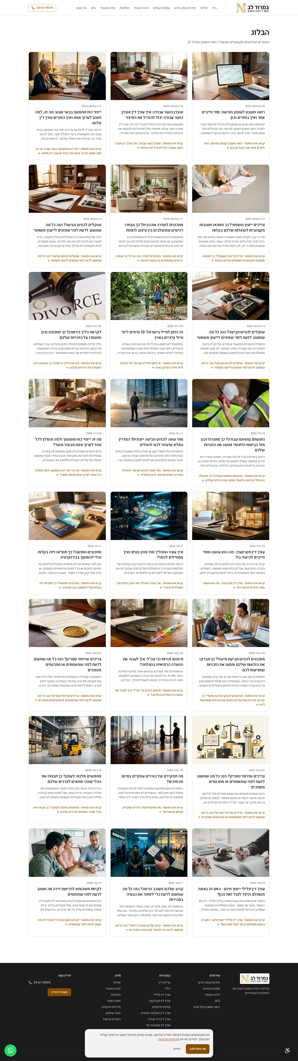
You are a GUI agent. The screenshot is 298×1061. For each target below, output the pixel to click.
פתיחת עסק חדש (185, 8)
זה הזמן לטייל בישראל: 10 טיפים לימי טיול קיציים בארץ (152, 335)
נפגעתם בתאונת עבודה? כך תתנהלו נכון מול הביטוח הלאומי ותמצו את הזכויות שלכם (233, 444)
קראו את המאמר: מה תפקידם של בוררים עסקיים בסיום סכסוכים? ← (153, 809)
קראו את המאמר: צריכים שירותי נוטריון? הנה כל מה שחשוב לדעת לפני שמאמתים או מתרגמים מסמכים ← (68, 698)
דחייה (176, 1049)
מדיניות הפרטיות (168, 1039)
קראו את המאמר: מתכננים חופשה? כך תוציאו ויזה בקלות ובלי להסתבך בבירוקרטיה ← (70, 585)
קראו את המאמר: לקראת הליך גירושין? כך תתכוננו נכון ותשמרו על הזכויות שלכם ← (67, 365)
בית (214, 8)
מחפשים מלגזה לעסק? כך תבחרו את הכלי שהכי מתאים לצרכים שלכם (71, 779)
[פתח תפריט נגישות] (287, 1050)
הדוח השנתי (141, 8)
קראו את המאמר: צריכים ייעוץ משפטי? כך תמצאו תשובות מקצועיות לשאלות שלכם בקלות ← (234, 258)
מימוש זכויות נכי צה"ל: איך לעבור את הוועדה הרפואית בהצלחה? (153, 662)
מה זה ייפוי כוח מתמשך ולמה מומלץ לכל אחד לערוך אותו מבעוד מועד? (68, 442)
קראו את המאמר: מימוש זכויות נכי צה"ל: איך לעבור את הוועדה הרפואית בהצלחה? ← (149, 692)
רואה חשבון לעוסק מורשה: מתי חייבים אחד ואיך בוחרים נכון (233, 115)
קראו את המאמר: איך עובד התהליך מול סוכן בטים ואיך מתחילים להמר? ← (149, 585)
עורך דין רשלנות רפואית (155, 1013)
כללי (167, 988)
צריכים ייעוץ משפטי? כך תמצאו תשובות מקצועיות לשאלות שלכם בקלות (232, 227)
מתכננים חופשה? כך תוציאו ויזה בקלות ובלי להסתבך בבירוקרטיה (69, 555)
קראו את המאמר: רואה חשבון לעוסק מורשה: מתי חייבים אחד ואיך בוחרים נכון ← (234, 145)
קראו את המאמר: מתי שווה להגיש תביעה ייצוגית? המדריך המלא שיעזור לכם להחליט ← (152, 472)
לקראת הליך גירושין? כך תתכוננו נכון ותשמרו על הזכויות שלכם (71, 335)
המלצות (125, 8)
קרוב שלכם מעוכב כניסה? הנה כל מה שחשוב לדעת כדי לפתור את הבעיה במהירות (152, 894)
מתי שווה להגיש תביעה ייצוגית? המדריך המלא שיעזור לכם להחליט (150, 442)
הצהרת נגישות (112, 1019)
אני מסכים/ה (197, 1049)
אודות (204, 8)
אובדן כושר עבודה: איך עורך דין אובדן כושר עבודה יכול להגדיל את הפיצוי (152, 115)
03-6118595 (45, 7)
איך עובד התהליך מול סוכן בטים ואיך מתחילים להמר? (153, 555)
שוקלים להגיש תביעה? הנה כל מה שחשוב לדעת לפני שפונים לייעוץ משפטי (67, 227)
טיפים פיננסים (161, 1007)
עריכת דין (164, 982)
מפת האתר (114, 1001)
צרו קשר (81, 8)
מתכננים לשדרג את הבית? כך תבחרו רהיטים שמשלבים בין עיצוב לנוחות (154, 227)
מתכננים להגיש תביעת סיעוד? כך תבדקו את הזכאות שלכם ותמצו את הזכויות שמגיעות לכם (232, 664)
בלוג (93, 8)
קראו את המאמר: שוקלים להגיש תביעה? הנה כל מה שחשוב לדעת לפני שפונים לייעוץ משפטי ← (69, 258)
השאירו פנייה (59, 992)
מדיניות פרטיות (111, 1007)
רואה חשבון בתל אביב (206, 1007)
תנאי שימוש (113, 1013)
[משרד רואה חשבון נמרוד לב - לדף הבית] (252, 8)
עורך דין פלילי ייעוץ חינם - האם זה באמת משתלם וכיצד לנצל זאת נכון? (231, 891)
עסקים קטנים (161, 8)
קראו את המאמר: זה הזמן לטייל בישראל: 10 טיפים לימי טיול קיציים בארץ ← (151, 365)
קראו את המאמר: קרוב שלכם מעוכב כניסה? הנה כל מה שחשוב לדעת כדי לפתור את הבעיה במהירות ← (149, 927)
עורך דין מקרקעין (159, 1001)
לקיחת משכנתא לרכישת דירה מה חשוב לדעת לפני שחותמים (69, 891)
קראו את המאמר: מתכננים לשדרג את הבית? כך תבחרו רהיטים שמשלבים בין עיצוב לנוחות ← (149, 258)
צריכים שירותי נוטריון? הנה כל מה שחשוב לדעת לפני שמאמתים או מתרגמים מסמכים (67, 664)
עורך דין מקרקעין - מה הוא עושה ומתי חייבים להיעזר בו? (234, 555)
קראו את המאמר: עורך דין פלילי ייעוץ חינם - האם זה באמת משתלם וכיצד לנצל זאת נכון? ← (233, 922)
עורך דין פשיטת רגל (158, 1025)
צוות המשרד (107, 8)
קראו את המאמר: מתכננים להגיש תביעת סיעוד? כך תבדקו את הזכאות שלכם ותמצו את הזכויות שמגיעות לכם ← (232, 700)
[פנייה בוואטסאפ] (10, 1050)
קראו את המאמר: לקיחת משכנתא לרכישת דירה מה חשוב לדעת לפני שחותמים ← (69, 922)
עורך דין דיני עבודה (159, 1019)
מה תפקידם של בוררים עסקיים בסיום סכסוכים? (152, 779)
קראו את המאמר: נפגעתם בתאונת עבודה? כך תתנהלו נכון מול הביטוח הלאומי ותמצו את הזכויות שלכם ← (232, 478)
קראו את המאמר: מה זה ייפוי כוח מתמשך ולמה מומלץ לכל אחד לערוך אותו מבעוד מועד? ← (68, 472)
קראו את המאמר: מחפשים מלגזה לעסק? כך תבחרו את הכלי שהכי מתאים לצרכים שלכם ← (67, 809)
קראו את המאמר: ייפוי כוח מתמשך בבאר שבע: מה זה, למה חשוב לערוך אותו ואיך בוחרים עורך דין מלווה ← (68, 151)
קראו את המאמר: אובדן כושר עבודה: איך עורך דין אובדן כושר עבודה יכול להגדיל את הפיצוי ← (149, 145)
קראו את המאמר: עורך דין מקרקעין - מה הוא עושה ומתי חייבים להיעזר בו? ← (234, 585)
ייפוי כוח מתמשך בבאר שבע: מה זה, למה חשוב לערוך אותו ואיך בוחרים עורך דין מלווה (68, 117)
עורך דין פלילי (161, 994)
